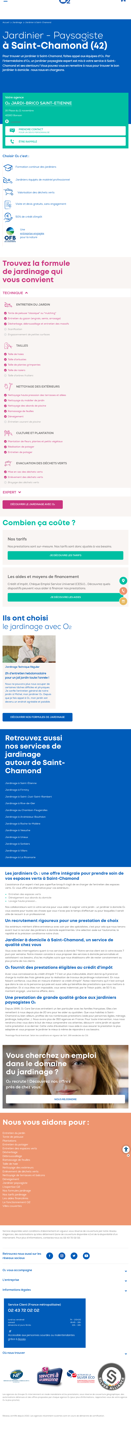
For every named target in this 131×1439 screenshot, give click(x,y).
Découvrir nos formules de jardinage (37, 717)
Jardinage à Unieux (16, 837)
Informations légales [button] (17, 1290)
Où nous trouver (14, 1353)
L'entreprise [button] (11, 1280)
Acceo (22, 1339)
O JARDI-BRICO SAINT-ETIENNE (38, 103)
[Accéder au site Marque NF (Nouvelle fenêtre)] (19, 1376)
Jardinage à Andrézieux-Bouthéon (25, 816)
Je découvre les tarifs (65, 555)
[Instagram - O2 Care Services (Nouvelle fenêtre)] (62, 1255)
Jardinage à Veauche (17, 830)
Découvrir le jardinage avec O (32, 504)
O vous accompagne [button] (17, 1270)
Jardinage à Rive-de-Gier (20, 803)
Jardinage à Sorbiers (17, 843)
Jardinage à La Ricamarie (20, 857)
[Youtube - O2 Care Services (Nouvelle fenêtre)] (86, 1255)
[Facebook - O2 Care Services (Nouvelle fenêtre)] (49, 1255)
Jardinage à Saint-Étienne (21, 783)
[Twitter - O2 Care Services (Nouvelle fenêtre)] (74, 1255)
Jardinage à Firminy (17, 789)
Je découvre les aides (65, 597)
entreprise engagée (32, 233)
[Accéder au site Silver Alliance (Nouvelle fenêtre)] (113, 1376)
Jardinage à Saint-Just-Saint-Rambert (28, 796)
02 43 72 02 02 (71, 1237)
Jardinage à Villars (16, 850)
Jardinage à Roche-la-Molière (22, 823)
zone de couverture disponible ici (72, 1234)
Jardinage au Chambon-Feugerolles (26, 810)
